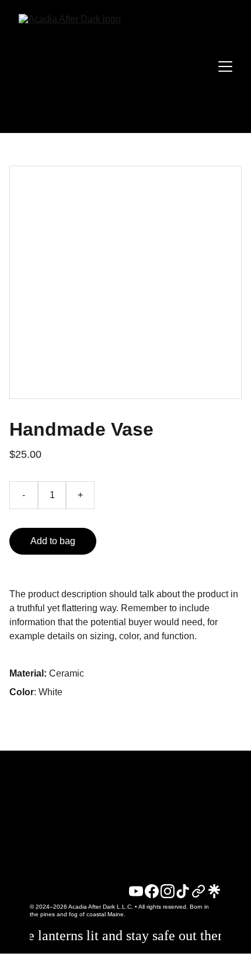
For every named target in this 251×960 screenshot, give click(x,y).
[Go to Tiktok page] (183, 891)
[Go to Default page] (198, 891)
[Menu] (225, 66)
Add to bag (52, 541)
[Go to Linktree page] (214, 891)
